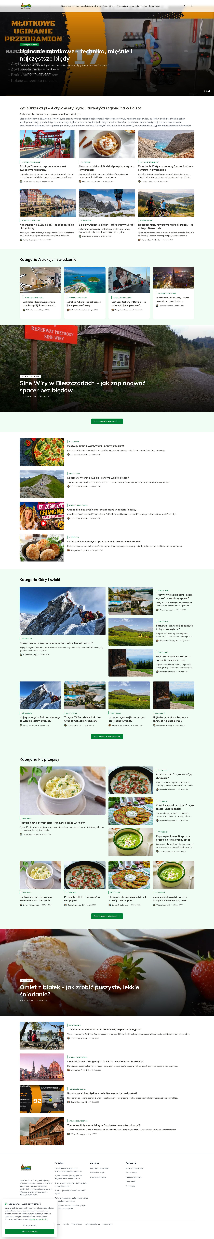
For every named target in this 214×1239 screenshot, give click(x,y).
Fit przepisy (154, 6)
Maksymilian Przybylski (99, 1168)
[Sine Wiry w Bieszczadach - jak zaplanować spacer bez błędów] (107, 368)
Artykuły (60, 1162)
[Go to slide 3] (209, 91)
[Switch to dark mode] (192, 6)
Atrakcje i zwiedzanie (91, 6)
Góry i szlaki (141, 6)
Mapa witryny (107, 1224)
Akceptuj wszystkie (29, 1231)
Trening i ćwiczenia (125, 6)
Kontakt (66, 1224)
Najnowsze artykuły (70, 6)
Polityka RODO (77, 1224)
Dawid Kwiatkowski (28, 73)
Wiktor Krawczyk (27, 1000)
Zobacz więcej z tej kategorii (105, 421)
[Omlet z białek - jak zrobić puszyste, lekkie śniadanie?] (107, 972)
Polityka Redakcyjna (92, 1224)
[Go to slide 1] (204, 91)
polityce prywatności (38, 1219)
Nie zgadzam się (30, 1225)
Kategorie (131, 1162)
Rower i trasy (109, 6)
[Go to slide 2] (207, 91)
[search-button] (185, 6)
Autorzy (94, 1162)
